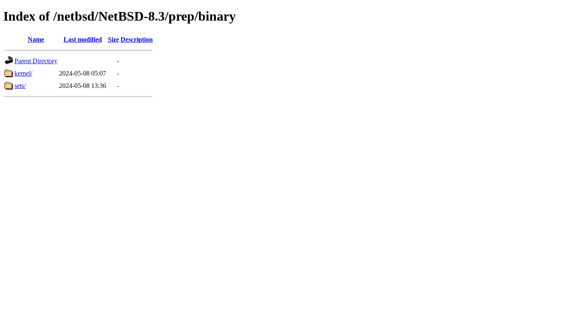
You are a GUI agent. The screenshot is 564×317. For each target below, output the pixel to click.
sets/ (20, 85)
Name (36, 39)
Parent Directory (35, 60)
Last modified (83, 39)
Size (113, 39)
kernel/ (23, 73)
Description (137, 39)
